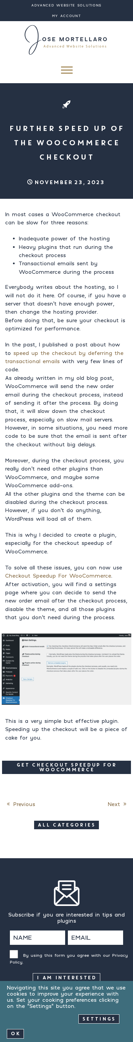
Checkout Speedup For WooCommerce (58, 575)
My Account (66, 16)
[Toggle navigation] (66, 72)
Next (114, 804)
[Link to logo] (66, 40)
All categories (66, 825)
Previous (24, 804)
